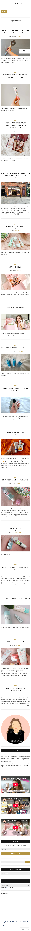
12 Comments (18, 394)
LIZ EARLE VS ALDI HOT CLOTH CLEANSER (15, 598)
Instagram (5, 766)
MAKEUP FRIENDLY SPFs (15, 432)
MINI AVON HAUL (15, 529)
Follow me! (15, 841)
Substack (27, 765)
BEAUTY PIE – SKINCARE (15, 307)
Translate (11, 887)
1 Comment (19, 80)
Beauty (15, 28)
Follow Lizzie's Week (15, 853)
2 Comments (19, 36)
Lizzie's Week (15, 3)
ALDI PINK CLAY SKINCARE (15, 642)
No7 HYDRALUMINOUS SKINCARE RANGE (15, 348)
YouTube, (23, 765)
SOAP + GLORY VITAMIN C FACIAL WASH (15, 480)
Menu (5, 11)
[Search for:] (15, 862)
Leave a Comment (18, 230)
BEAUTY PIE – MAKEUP (15, 267)
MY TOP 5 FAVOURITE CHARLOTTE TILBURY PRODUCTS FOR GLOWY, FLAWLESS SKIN (15, 125)
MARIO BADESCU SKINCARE (15, 227)
